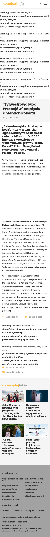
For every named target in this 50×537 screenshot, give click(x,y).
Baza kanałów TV (9, 489)
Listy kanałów (31, 489)
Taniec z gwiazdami (33, 482)
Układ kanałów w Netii (34, 496)
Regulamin (22, 522)
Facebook (18, 511)
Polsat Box (29, 492)
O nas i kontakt (8, 522)
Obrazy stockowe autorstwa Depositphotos (21, 517)
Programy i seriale (10, 486)
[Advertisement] (25, 197)
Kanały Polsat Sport (11, 499)
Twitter (5, 511)
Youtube (40, 511)
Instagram (30, 511)
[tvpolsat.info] (13, 5)
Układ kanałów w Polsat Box (12, 480)
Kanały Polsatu (31, 486)
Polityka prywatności (11, 525)
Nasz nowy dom (9, 492)
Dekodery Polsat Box (34, 479)
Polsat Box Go (8, 496)
